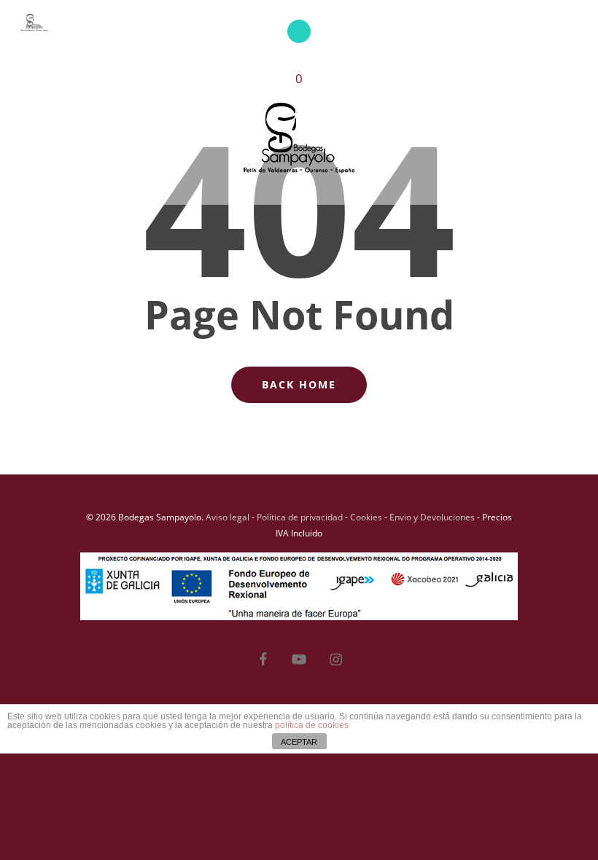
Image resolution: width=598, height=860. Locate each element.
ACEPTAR (299, 742)
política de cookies (312, 725)
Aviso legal (227, 517)
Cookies (366, 517)
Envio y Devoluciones (432, 517)
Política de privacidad (300, 517)
